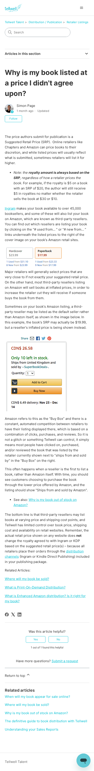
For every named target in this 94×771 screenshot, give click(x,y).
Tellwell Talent (14, 22)
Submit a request (65, 661)
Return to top (15, 676)
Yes (35, 639)
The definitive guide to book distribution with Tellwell (46, 721)
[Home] (13, 8)
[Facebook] (7, 614)
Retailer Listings (77, 22)
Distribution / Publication (45, 22)
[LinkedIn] (19, 614)
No (58, 639)
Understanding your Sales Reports (31, 729)
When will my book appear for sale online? (37, 697)
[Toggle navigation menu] (81, 7)
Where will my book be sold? (27, 705)
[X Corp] (13, 614)
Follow (13, 118)
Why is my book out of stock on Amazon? (36, 713)
